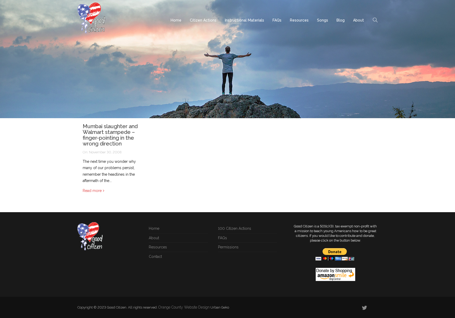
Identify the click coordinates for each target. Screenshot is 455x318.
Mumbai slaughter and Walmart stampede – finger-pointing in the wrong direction (110, 135)
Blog (341, 20)
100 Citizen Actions (234, 228)
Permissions (228, 247)
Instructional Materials (244, 20)
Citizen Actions (203, 20)
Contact (155, 256)
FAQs (277, 20)
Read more (92, 191)
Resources (299, 20)
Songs (322, 20)
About (358, 20)
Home (176, 20)
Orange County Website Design (184, 307)
